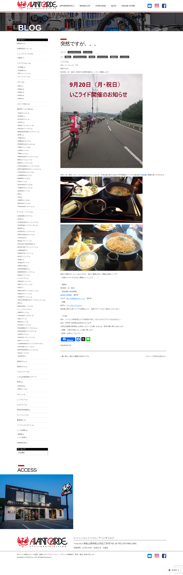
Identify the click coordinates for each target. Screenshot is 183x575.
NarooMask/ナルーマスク (26, 331)
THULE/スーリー (23, 281)
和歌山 (68, 57)
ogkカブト (21, 319)
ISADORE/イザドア (24, 216)
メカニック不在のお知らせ (155, 356)
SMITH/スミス (22, 312)
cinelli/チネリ (22, 334)
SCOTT (20, 122)
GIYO (19, 287)
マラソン (20, 394)
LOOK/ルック (22, 150)
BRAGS (20, 43)
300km (20, 92)
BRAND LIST (85, 6)
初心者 (92, 57)
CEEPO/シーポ (23, 200)
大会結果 (21, 70)
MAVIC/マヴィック (24, 294)
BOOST (20, 228)
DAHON (20, 116)
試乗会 (20, 58)
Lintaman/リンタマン (24, 315)
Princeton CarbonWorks (25, 244)
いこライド (87, 52)
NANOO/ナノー (23, 191)
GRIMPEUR (21, 443)
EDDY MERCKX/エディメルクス (28, 169)
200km (20, 89)
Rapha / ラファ (23, 275)
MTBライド (21, 389)
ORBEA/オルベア (23, 141)
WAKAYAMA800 (23, 410)
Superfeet (21, 356)
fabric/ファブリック (24, 284)
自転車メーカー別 (23, 109)
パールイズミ (22, 278)
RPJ (19, 303)
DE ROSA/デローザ (24, 185)
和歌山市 (114, 57)
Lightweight (21, 250)
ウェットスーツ (23, 76)
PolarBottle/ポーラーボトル (26, 328)
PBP (19, 86)
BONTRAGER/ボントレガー (27, 350)
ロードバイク (102, 57)
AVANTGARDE (37, 5)
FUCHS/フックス (23, 325)
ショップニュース (74, 52)
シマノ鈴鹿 (21, 437)
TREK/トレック (23, 147)
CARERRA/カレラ (24, 175)
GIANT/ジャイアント (24, 125)
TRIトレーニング (23, 73)
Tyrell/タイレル (22, 113)
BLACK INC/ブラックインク (27, 247)
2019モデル (21, 361)
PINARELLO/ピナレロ (25, 144)
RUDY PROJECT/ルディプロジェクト (30, 300)
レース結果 (21, 430)
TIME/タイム (22, 153)
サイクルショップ (79, 57)
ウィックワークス (23, 309)
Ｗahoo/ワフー (22, 263)
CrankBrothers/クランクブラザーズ (29, 343)
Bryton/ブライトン (24, 241)
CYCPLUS (21, 238)
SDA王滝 (21, 386)
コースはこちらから (74, 305)
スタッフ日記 (22, 104)
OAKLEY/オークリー (24, 253)
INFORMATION (66, 6)
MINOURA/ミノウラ (24, 306)
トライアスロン (22, 63)
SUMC (20, 259)
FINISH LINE (22, 266)
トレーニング (22, 415)
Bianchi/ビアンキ (23, 203)
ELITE (20, 219)
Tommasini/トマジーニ (25, 206)
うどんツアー (22, 372)
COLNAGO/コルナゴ (24, 172)
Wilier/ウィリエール (24, 163)
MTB (18, 382)
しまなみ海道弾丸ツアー (25, 377)
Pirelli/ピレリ (22, 322)
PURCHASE (101, 6)
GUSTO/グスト (23, 119)
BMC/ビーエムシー (24, 160)
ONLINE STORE (128, 6)
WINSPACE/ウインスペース (27, 157)
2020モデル (21, 367)
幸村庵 (143, 175)
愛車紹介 (20, 420)
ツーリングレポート (24, 425)
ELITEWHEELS (23, 269)
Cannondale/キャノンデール (27, 166)
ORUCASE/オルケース (25, 235)
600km (20, 98)
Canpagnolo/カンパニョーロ (27, 222)
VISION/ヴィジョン (24, 297)
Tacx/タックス (22, 353)
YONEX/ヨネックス (24, 188)
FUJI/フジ (21, 181)
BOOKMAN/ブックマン (25, 272)
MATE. (20, 135)
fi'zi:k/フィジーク (23, 256)
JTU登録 (20, 67)
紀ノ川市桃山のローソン (76, 298)
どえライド (21, 405)
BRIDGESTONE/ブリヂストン (27, 132)
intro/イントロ (22, 340)
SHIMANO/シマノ (23, 49)
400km (20, 95)
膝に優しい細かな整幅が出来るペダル (75, 356)
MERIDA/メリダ (23, 178)
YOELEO (21, 138)
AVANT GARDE (66, 295)
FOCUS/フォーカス (24, 129)
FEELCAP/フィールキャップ (27, 291)
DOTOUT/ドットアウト (25, 231)
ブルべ (19, 82)
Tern (19, 197)
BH (19, 194)
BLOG (113, 6)
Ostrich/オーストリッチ (25, 337)
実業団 (20, 434)
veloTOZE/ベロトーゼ (25, 347)
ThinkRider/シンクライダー (26, 225)
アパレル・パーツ (23, 212)
